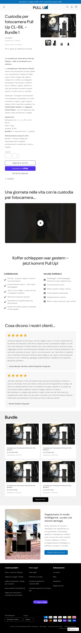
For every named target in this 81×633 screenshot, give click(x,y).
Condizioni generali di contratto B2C (40, 589)
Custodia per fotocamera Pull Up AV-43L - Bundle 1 (22, 449)
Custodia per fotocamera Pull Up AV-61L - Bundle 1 (21, 486)
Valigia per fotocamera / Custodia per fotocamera (13, 594)
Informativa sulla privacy (55, 626)
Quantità (7, 152)
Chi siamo (56, 572)
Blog (54, 577)
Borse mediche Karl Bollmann (15, 588)
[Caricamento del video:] (40, 223)
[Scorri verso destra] (74, 43)
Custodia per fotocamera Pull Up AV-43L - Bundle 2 (58, 449)
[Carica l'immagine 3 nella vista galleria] (61, 43)
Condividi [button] (10, 179)
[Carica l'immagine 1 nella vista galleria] (48, 43)
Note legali (33, 572)
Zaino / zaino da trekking (14, 572)
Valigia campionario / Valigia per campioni (14, 582)
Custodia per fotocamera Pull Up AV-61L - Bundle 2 (58, 486)
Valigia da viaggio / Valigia (14, 577)
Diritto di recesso (64, 628)
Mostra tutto (40, 499)
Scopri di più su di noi (56, 552)
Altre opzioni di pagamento (20, 173)
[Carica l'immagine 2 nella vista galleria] (55, 43)
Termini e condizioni (70, 626)
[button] (4, 7)
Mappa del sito (58, 586)
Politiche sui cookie (35, 577)
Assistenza (57, 581)
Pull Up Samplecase (21, 626)
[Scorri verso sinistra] (42, 43)
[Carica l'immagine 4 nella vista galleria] (68, 43)
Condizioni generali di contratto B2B (36, 582)
